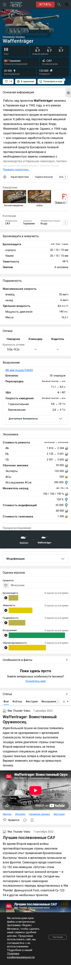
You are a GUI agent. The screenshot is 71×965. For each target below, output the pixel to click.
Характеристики (20, 177)
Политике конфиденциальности (21, 955)
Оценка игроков (44, 177)
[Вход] (66, 4)
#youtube (20, 814)
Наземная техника (39, 814)
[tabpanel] (35, 397)
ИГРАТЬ (45, 4)
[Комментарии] (25, 820)
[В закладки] (32, 820)
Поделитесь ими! (35, 681)
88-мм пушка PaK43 (19, 370)
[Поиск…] (59, 4)
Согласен (58, 937)
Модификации (15, 558)
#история (59, 814)
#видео (7, 814)
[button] (68, 92)
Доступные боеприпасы (23, 418)
